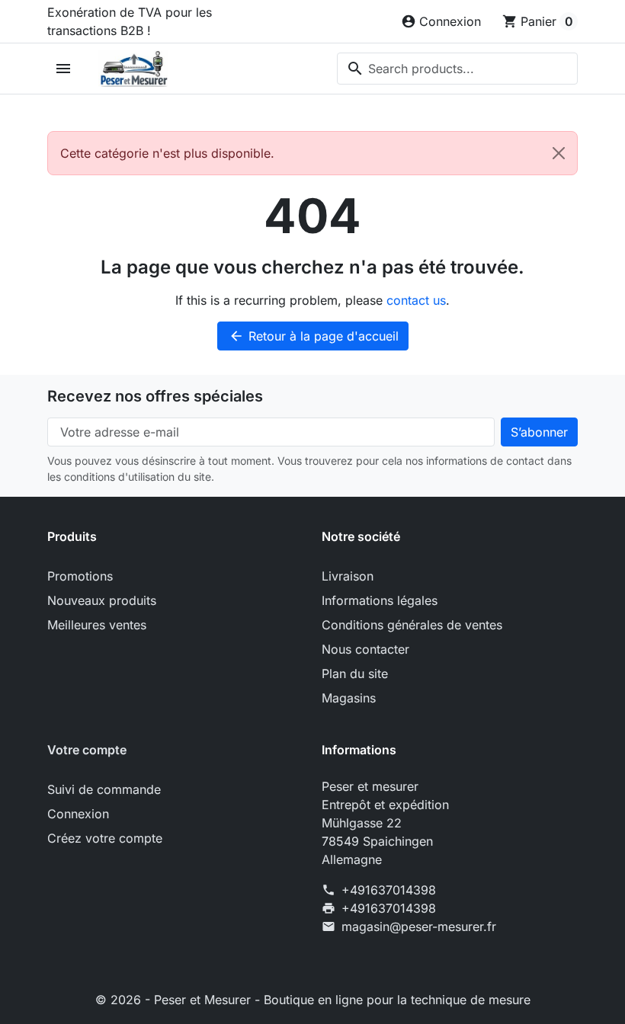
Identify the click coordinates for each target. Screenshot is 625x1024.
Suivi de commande (104, 789)
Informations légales (380, 600)
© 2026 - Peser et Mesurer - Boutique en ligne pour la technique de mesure (312, 999)
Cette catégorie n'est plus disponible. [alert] (167, 153)
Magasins (349, 698)
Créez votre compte (104, 838)
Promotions (80, 576)
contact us (416, 300)
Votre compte (87, 749)
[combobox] (457, 69)
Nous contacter (365, 649)
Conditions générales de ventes (412, 624)
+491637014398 (388, 890)
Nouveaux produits (101, 600)
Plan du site (355, 673)
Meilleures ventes (96, 624)
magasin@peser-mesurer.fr (418, 926)
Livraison (347, 576)
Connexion (78, 813)
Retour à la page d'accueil (314, 336)
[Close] (558, 153)
